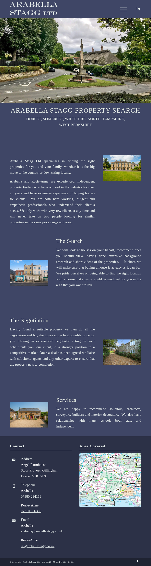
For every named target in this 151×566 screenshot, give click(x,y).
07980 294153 (31, 496)
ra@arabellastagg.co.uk (37, 546)
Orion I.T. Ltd (59, 562)
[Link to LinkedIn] (138, 9)
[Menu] (121, 9)
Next (147, 60)
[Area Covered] (110, 480)
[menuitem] (121, 9)
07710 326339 (31, 511)
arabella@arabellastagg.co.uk (42, 531)
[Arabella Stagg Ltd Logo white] (39, 9)
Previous (3, 60)
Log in (71, 562)
